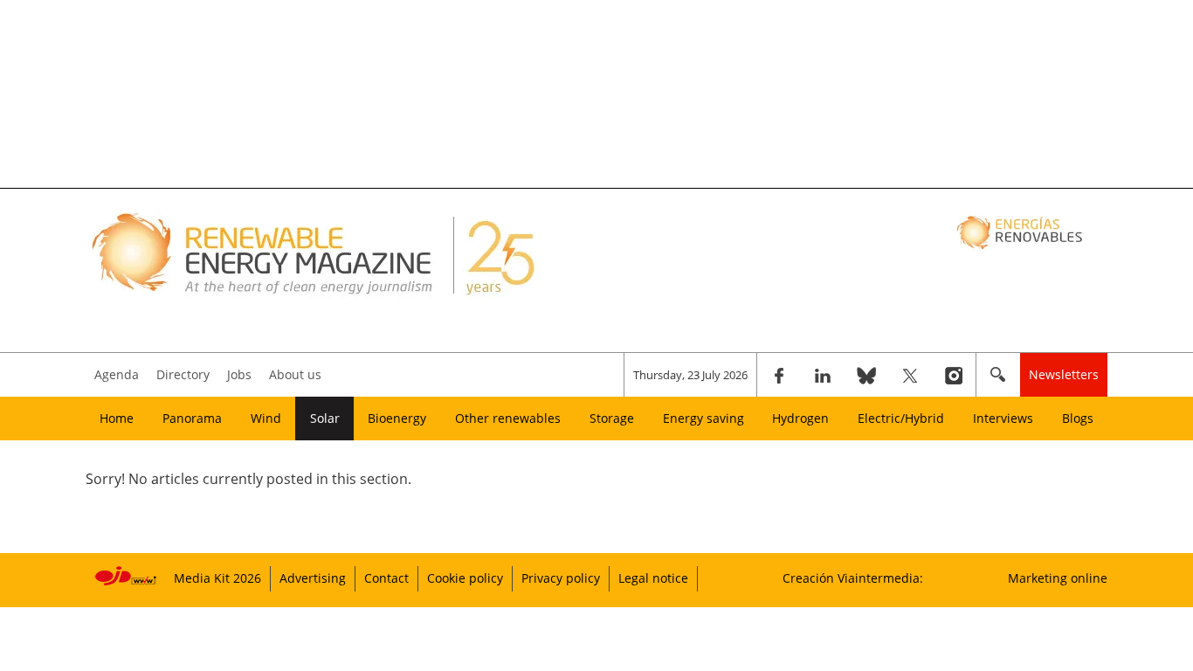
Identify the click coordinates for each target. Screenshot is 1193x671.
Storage (612, 418)
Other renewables (508, 418)
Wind (266, 418)
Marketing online (1057, 578)
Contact (386, 578)
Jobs (239, 374)
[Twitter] (910, 375)
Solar (325, 418)
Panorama (192, 418)
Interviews (1003, 418)
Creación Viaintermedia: (853, 578)
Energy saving (703, 418)
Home (117, 418)
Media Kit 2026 (217, 578)
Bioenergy (397, 418)
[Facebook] (779, 375)
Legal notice (653, 578)
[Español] (1021, 231)
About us (295, 374)
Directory (183, 374)
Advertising (312, 578)
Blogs (1077, 418)
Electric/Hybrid (901, 418)
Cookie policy (465, 578)
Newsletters (1064, 374)
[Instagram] (954, 375)
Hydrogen (800, 418)
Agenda (116, 374)
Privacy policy (560, 578)
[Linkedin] (823, 375)
